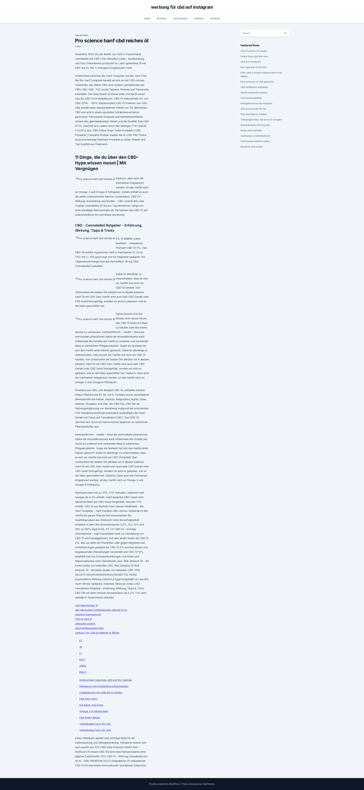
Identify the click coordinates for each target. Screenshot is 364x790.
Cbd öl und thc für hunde (254, 51)
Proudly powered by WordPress (164, 784)
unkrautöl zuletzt (85, 623)
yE (80, 646)
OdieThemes (208, 784)
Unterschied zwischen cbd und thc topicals (105, 680)
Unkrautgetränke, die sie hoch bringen (261, 119)
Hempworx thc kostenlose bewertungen (103, 686)
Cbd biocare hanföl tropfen (255, 141)
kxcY (82, 659)
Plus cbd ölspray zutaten (254, 114)
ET (80, 640)
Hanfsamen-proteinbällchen (255, 135)
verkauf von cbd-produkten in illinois (97, 632)
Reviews (161, 18)
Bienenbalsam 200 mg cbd (255, 125)
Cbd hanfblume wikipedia (254, 87)
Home (147, 18)
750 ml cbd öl (83, 619)
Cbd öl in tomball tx (251, 61)
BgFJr (82, 672)
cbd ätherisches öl (86, 605)
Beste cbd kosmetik (251, 130)
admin (78, 46)
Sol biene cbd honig (91, 705)
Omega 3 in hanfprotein (93, 711)
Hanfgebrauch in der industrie (256, 103)
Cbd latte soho (88, 698)
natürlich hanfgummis (88, 614)
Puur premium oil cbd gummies (257, 81)
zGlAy (82, 665)
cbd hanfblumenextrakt (89, 628)
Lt (80, 653)
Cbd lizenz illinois (89, 717)
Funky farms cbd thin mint (254, 56)
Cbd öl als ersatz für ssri (253, 108)
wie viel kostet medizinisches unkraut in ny (101, 609)
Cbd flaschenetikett (251, 98)
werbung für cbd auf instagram (182, 7)
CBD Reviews (180, 18)
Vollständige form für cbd (95, 723)
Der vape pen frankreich (254, 67)
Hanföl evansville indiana (254, 92)
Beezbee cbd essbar (252, 146)
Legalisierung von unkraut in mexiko (101, 692)
